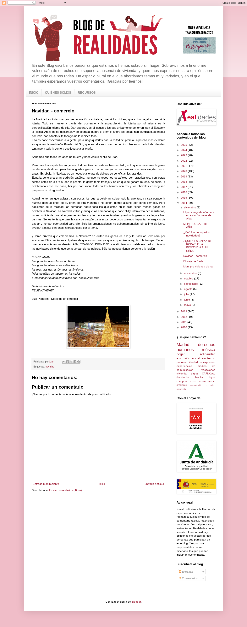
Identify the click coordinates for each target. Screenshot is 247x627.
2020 (184, 171)
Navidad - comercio (195, 255)
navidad (50, 366)
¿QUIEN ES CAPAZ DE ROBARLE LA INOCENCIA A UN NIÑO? (197, 245)
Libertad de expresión (201, 362)
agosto (188, 288)
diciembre (190, 207)
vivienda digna (187, 373)
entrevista (181, 389)
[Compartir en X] (71, 362)
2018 (184, 181)
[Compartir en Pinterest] (78, 362)
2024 (184, 150)
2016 (184, 192)
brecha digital (205, 377)
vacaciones (208, 369)
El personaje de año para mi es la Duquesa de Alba (198, 215)
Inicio (102, 483)
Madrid (183, 344)
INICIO (33, 92)
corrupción (182, 381)
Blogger (136, 601)
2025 (184, 144)
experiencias (184, 365)
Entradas (187, 571)
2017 (184, 186)
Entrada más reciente (46, 483)
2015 (184, 197)
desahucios (183, 377)
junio (187, 299)
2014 (184, 202)
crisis (193, 381)
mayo (188, 304)
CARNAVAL (208, 373)
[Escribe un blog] (67, 362)
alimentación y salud (202, 385)
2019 (184, 176)
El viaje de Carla (193, 261)
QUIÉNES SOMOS (58, 92)
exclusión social (188, 358)
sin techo (208, 358)
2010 (184, 327)
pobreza (182, 362)
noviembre (191, 273)
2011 (184, 322)
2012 (184, 316)
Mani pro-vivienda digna (198, 266)
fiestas (202, 381)
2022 (184, 160)
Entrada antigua (154, 483)
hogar (181, 354)
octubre (189, 278)
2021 (184, 165)
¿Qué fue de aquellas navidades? (196, 234)
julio (187, 294)
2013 (184, 311)
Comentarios (189, 578)
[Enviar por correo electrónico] (64, 362)
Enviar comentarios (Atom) (65, 490)
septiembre (191, 283)
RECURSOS (87, 92)
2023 (184, 155)
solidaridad (207, 354)
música (208, 349)
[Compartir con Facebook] (75, 362)
